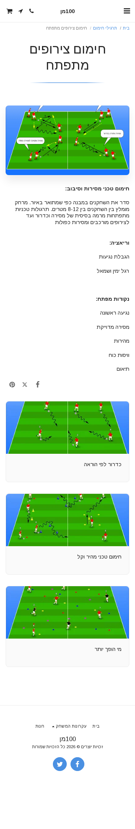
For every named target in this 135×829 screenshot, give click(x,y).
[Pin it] (12, 384)
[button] (126, 11)
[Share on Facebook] (37, 384)
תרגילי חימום (105, 28)
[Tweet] (24, 384)
